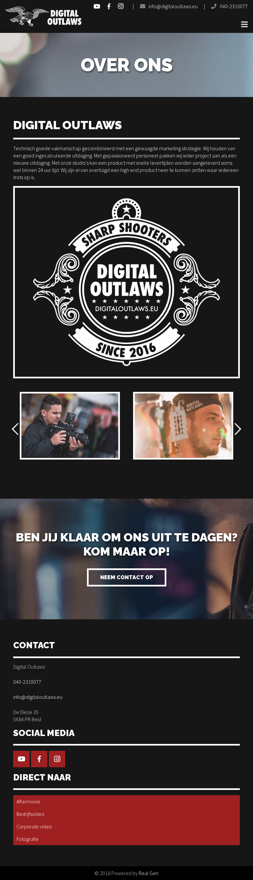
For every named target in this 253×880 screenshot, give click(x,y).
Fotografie (27, 839)
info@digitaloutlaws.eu (173, 6)
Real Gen (148, 873)
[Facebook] (109, 6)
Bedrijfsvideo (30, 814)
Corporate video (34, 826)
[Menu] (244, 24)
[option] (70, 426)
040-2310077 (234, 6)
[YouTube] (97, 6)
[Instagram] (120, 6)
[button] (15, 429)
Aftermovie (28, 801)
